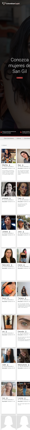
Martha (5, 165)
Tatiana (21, 298)
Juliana (5, 232)
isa (3, 332)
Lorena (20, 398)
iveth (4, 365)
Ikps (19, 165)
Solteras (19, 138)
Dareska (21, 332)
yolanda (5, 198)
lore (3, 398)
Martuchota (22, 365)
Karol (4, 298)
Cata (19, 198)
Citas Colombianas (9, 138)
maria (20, 265)
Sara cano (6, 265)
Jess (20, 232)
